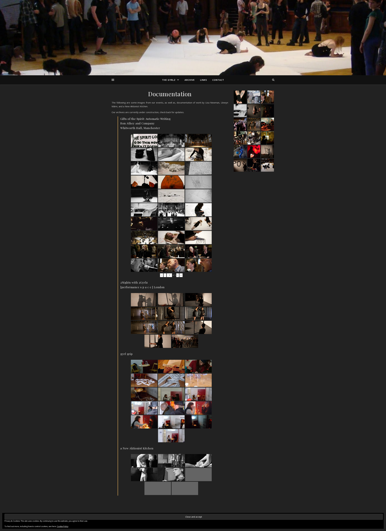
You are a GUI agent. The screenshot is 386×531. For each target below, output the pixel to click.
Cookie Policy (62, 526)
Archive (190, 79)
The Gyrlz (169, 79)
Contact (218, 79)
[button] (240, 97)
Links (203, 79)
